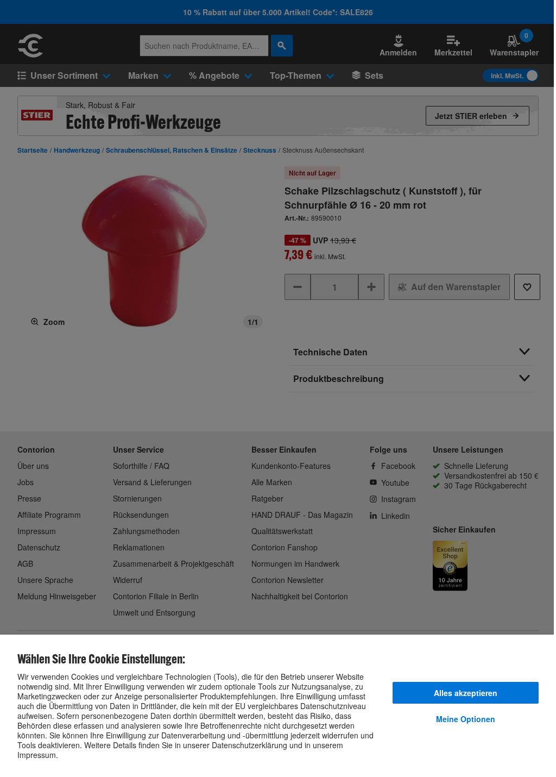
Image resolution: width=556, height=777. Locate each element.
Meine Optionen (465, 718)
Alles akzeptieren (465, 692)
